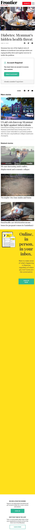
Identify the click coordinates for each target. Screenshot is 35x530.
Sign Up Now (26, 281)
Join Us (17, 511)
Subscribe (17, 527)
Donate (27, 3)
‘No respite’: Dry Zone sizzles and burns (16, 197)
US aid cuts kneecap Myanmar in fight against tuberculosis (17, 123)
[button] (25, 43)
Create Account (12, 74)
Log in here (19, 82)
